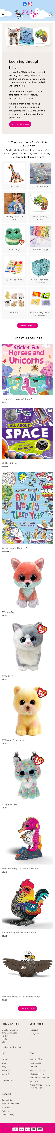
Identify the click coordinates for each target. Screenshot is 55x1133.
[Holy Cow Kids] (27, 14)
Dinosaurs (34, 1066)
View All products (28, 1008)
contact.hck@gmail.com (12, 1047)
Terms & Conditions (10, 1103)
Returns (5, 1111)
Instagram (34, 1033)
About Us (6, 1070)
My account (7, 1080)
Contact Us (7, 1100)
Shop (4, 1063)
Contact (5, 1074)
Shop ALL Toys (36, 1059)
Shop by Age (35, 1063)
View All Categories (27, 325)
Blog (4, 1066)
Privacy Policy (8, 1114)
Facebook (34, 1030)
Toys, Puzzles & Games (40, 1077)
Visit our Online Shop (20, 124)
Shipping (6, 1107)
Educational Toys (37, 1074)
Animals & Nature (37, 1070)
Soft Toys (34, 1081)
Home (4, 1059)
